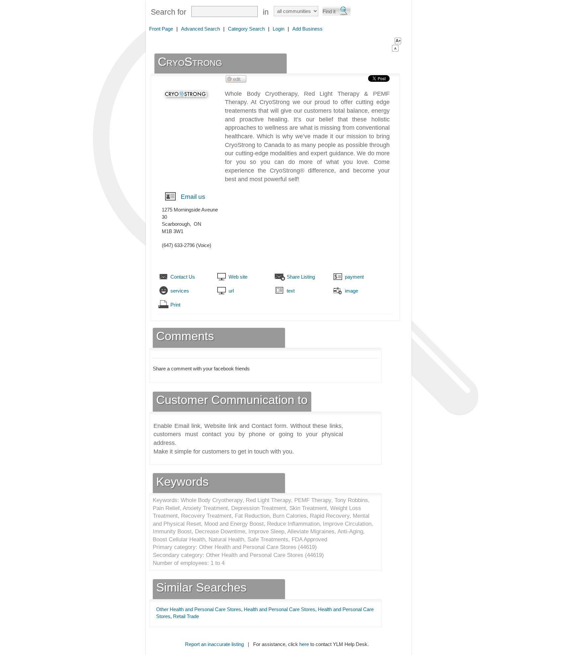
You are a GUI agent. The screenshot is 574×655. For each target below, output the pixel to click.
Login (278, 29)
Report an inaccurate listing (214, 644)
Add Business (307, 29)
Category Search (246, 29)
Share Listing (301, 277)
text (291, 291)
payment (354, 277)
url (231, 291)
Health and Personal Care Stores (279, 609)
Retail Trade (186, 616)
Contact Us (182, 277)
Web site (238, 277)
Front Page (161, 29)
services (179, 291)
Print (175, 305)
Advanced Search (200, 29)
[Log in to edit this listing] (236, 78)
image (351, 291)
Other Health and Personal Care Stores (198, 609)
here (304, 644)
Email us (193, 196)
